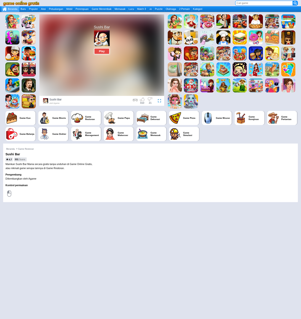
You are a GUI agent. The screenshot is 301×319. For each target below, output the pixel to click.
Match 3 (141, 9)
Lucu (131, 9)
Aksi (43, 9)
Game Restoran (26, 149)
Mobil (69, 9)
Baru (23, 9)
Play (102, 51)
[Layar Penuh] (158, 101)
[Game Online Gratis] (21, 3)
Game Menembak (101, 9)
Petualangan (56, 9)
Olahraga (171, 9)
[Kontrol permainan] (135, 101)
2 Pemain (184, 9)
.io (150, 9)
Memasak (120, 9)
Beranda (12, 9)
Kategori (197, 9)
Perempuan (82, 9)
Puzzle (159, 9)
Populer (33, 9)
